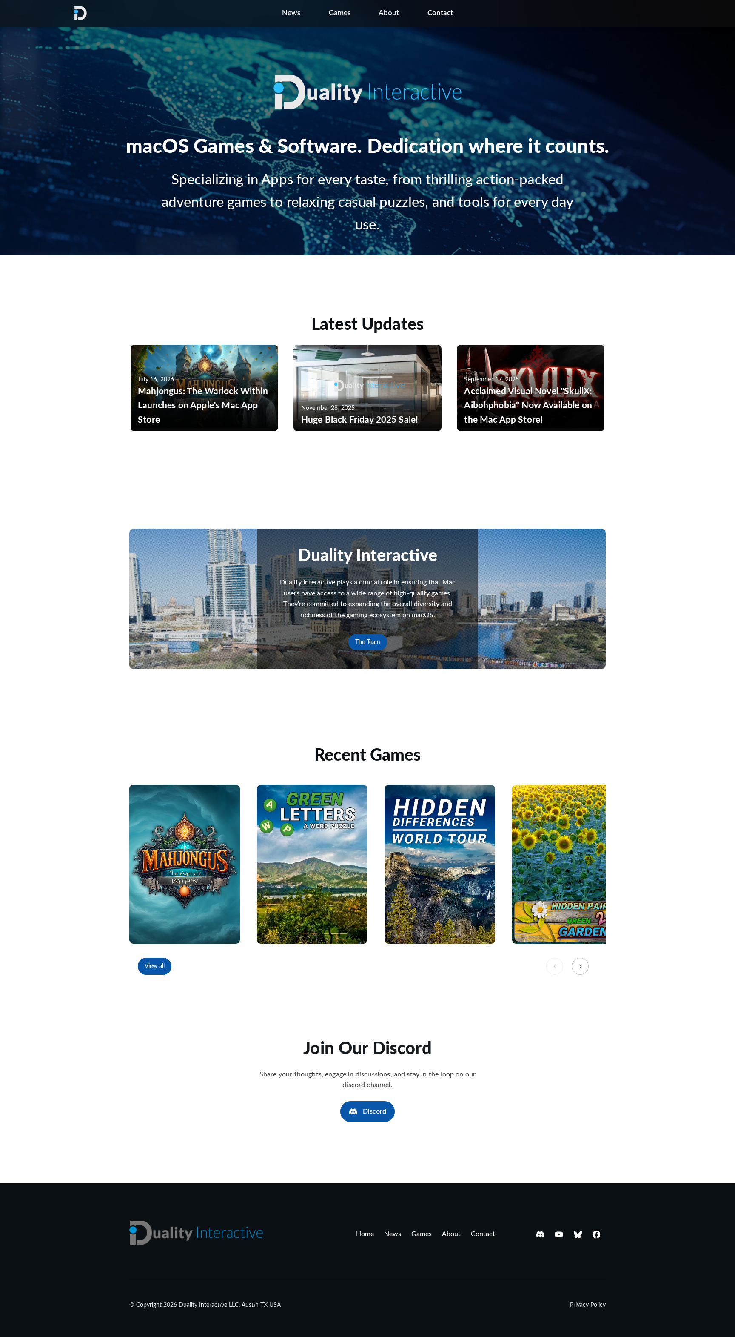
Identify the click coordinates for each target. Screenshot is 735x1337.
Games (339, 13)
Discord (374, 1111)
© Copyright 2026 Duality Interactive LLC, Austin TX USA (205, 1305)
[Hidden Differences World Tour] (440, 864)
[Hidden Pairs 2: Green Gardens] (567, 864)
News (291, 13)
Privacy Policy (588, 1305)
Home (365, 1234)
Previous (554, 966)
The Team (367, 642)
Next (580, 966)
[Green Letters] (312, 864)
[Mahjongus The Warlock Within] (184, 864)
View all (155, 966)
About (389, 13)
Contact (440, 13)
